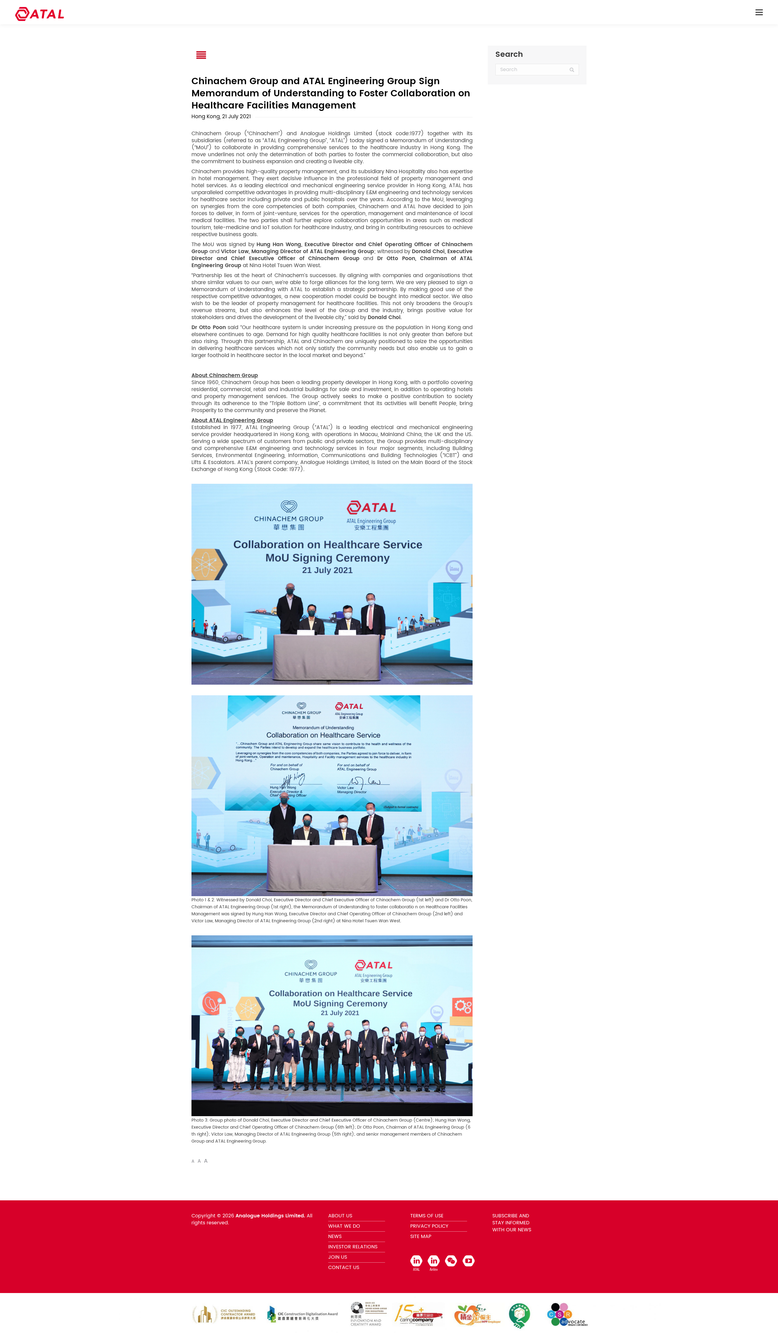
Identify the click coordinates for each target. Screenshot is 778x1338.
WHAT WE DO (344, 1226)
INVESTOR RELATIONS (352, 1247)
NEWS (335, 1236)
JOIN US (337, 1257)
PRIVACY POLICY (429, 1226)
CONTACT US (343, 1267)
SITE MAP (420, 1236)
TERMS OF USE (426, 1216)
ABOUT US (340, 1216)
